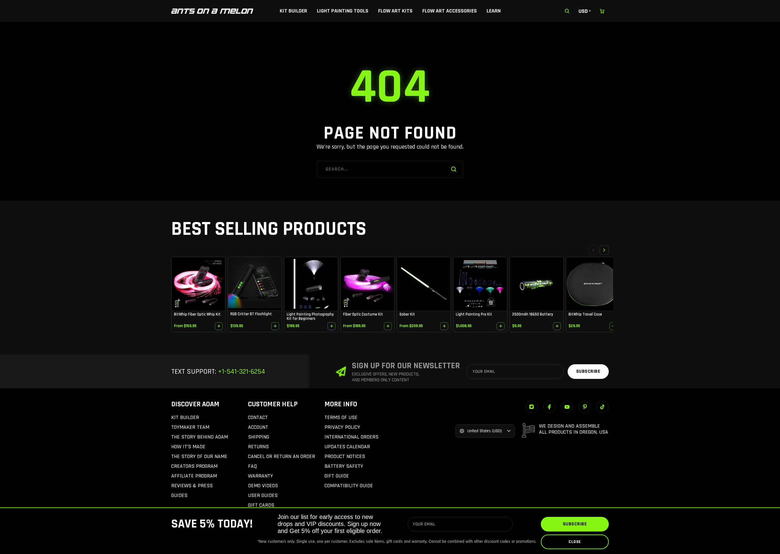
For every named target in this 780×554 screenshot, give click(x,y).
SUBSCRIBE (575, 524)
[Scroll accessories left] (593, 250)
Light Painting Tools (342, 10)
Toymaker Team (190, 427)
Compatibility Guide (348, 485)
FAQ (252, 466)
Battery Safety (343, 466)
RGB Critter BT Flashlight (251, 314)
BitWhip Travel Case (585, 314)
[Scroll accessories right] (604, 250)
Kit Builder (293, 10)
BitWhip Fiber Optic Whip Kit (197, 314)
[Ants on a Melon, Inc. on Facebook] (549, 407)
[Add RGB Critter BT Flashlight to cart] (275, 326)
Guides (179, 495)
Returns (258, 446)
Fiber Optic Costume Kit (363, 314)
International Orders (351, 436)
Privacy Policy (342, 427)
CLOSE (575, 542)
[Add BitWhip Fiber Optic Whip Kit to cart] (219, 326)
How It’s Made (188, 446)
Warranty (260, 475)
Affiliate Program (194, 475)
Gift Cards (261, 505)
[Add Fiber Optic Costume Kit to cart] (388, 326)
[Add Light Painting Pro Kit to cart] (501, 326)
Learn (494, 10)
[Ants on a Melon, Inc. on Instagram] (531, 407)
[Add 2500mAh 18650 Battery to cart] (557, 326)
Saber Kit (407, 314)
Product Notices (344, 456)
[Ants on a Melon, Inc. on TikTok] (602, 407)
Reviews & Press (192, 485)
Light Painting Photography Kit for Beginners (310, 316)
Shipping (258, 436)
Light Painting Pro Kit (474, 314)
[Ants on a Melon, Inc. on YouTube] (567, 407)
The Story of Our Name (199, 456)
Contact (258, 417)
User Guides (263, 495)
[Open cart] (602, 11)
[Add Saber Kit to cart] (444, 326)
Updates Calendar (347, 446)
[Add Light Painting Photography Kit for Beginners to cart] (331, 326)
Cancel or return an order (281, 456)
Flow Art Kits (395, 10)
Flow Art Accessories (449, 10)
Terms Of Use (340, 417)
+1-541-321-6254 (240, 371)
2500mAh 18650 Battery (532, 314)
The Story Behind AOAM (199, 436)
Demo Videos (263, 485)
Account (258, 427)
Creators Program (194, 466)
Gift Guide (336, 475)
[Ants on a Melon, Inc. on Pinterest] (584, 407)
